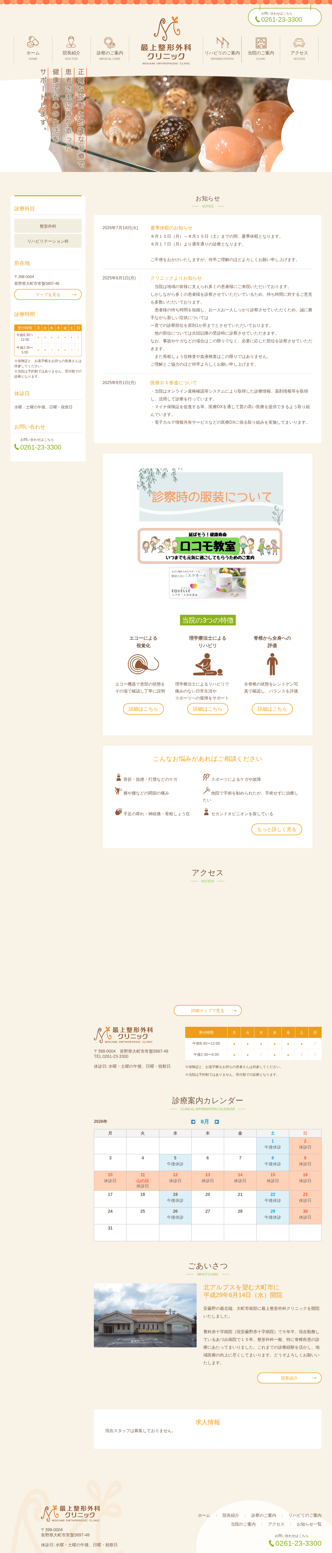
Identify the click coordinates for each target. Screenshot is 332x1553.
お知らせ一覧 (309, 1524)
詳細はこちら (143, 709)
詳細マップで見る (207, 1010)
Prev (7, 124)
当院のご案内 (243, 1524)
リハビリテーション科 (48, 241)
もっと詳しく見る (276, 829)
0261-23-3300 (281, 19)
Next (325, 124)
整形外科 (48, 226)
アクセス (276, 1524)
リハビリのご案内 (305, 1515)
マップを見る (48, 294)
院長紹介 (289, 1378)
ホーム (204, 1515)
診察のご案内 (263, 1515)
